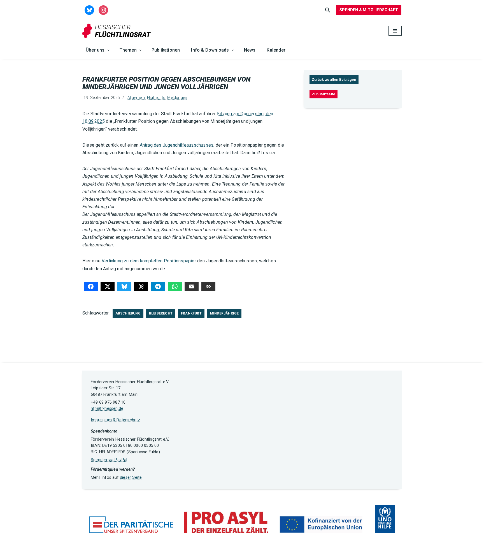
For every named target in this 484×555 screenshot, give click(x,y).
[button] (108, 50)
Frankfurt (191, 313)
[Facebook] (91, 286)
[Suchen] (327, 10)
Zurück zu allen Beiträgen (334, 79)
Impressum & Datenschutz (115, 420)
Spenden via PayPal (109, 459)
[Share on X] (108, 286)
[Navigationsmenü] (395, 31)
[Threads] (141, 286)
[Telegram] (158, 286)
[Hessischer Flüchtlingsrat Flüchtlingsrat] (117, 31)
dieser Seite (131, 477)
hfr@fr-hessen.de (107, 408)
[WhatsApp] (175, 286)
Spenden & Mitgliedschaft (368, 10)
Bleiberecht (161, 313)
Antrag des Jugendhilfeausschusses (177, 145)
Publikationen (166, 50)
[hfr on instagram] (103, 9)
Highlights (156, 97)
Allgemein (136, 97)
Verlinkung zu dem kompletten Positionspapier (149, 260)
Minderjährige (224, 313)
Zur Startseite (324, 94)
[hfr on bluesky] (89, 9)
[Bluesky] (124, 286)
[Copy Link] (208, 286)
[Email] (192, 286)
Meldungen (177, 97)
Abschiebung (128, 313)
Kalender (276, 50)
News (250, 50)
